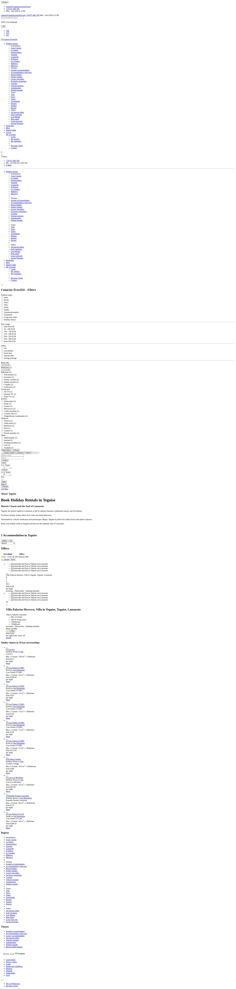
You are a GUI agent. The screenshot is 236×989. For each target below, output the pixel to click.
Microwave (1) (9, 409)
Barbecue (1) (8, 426)
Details (8, 638)
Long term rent (16, 121)
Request (9, 969)
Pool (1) (6, 428)
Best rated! (15, 119)
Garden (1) (7, 431)
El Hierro (14, 59)
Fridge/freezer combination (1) (15, 416)
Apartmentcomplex (11, 312)
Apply (4, 482)
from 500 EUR (9, 341)
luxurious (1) (8, 377)
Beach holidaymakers (14, 947)
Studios (14, 106)
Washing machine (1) (11, 443)
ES (7, 35)
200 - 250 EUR (9, 336)
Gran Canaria (16, 48)
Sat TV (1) (7, 392)
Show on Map (11, 628)
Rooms (13, 108)
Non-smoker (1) (9, 375)
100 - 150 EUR (9, 331)
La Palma (14, 50)
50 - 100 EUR (9, 329)
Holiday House (9, 320)
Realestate (10, 126)
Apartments (15, 101)
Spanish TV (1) (9, 394)
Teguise (28, 453)
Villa (13, 95)
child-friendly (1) (10, 438)
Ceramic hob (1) (10, 414)
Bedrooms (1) (6, 367)
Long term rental (10, 317)
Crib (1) (6, 445)
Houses (14, 103)
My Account (11, 267)
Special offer (8, 356)
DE (7, 31)
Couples (14, 83)
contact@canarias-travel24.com (18, 7)
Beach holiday (16, 75)
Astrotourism (16, 88)
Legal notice (10, 960)
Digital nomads (17, 90)
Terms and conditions (14, 966)
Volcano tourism (17, 86)
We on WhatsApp (13, 984)
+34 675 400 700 (12, 9)
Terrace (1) (7, 421)
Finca (13, 97)
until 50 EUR (8, 327)
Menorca (14, 66)
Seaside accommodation (20, 70)
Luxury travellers (17, 79)
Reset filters (6, 450)
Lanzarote (15, 57)
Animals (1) (8, 448)
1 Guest (5, 460)
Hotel (5, 307)
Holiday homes (12, 44)
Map (6, 489)
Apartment (7, 315)
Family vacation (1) (11, 380)
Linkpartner (10, 973)
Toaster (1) (7, 406)
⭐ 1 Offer (10, 631)
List (2, 489)
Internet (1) (8, 440)
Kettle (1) (7, 404)
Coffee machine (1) (11, 411)
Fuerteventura (16, 52)
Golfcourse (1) (9, 387)
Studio (6, 310)
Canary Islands (9, 453)
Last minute (8, 351)
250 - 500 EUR (9, 339)
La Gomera (15, 61)
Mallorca (14, 64)
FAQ (8, 975)
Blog (8, 128)
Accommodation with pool (21, 72)
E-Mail (8, 165)
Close (13, 560)
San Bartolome (19, 670)
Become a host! (17, 146)
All (4, 348)
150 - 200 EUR (9, 334)
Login (13, 137)
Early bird (7, 353)
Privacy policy (11, 962)
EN (3, 26)
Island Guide (11, 130)
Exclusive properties (19, 81)
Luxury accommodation (15, 936)
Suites (13, 99)
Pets (2, 477)
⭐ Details (5, 559)
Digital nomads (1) (10, 382)
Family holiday (16, 77)
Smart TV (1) (8, 397)
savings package (10, 358)
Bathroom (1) (6, 372)
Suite (5, 297)
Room (6, 300)
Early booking (16, 115)
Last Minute (15, 117)
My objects (15, 139)
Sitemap (9, 971)
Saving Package (17, 123)
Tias (21, 652)
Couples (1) (8, 384)
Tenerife (14, 55)
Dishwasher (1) (9, 401)
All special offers (17, 112)
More (8, 663)
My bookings (16, 141)
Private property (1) (11, 433)
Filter (4, 484)
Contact (4, 2)
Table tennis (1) (9, 423)
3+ (8, 365)
